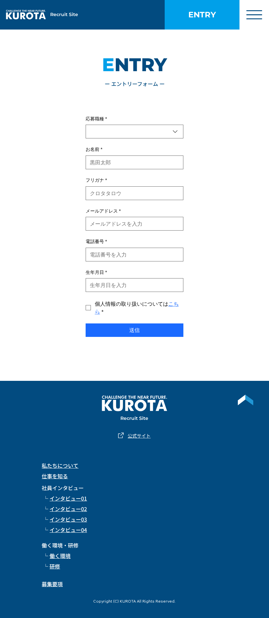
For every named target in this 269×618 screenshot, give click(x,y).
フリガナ (96, 180)
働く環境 (60, 556)
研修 (55, 566)
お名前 (94, 149)
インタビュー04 (68, 530)
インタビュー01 (68, 498)
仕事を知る (55, 476)
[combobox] (134, 131)
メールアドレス (103, 211)
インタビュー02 (68, 509)
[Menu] (254, 15)
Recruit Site (64, 14)
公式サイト (139, 435)
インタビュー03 (68, 519)
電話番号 (96, 241)
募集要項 (52, 584)
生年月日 (96, 272)
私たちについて (60, 465)
